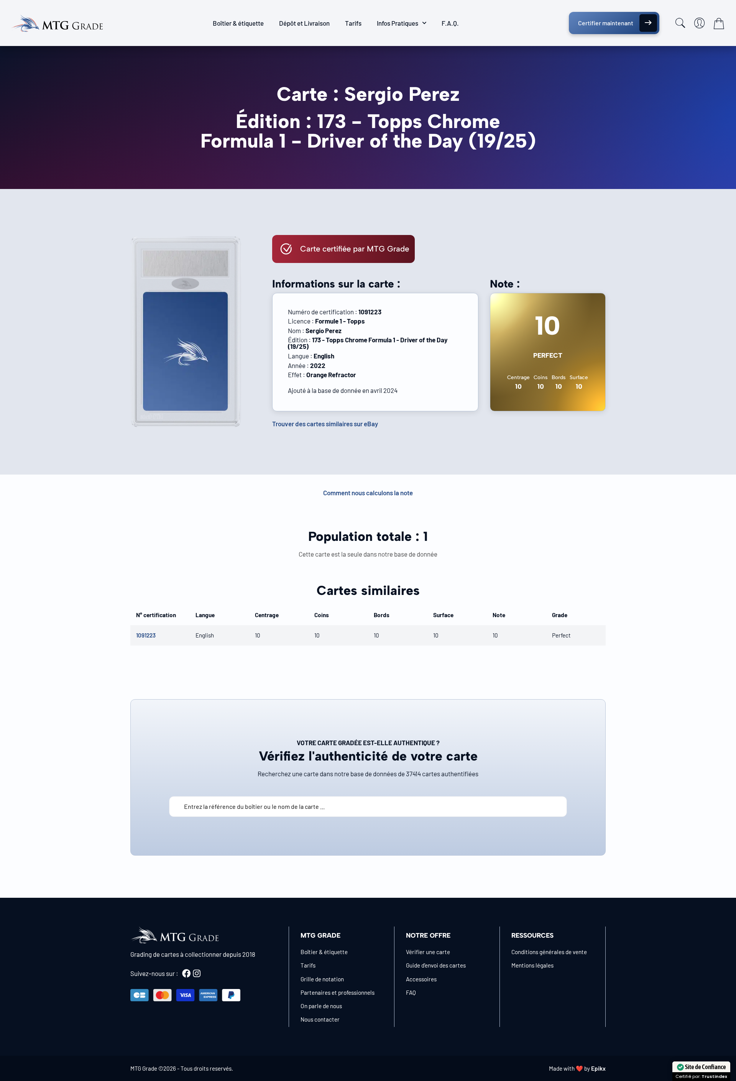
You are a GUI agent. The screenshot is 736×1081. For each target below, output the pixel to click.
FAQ (411, 992)
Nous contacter (320, 1019)
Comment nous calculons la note (368, 492)
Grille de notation (322, 979)
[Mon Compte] (699, 23)
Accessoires (421, 979)
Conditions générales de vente (549, 951)
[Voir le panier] (718, 23)
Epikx (598, 1068)
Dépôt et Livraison (304, 23)
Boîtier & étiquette (238, 23)
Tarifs (353, 23)
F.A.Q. (450, 23)
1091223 (146, 635)
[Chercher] (680, 23)
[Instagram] (196, 973)
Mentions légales (532, 965)
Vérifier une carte (428, 951)
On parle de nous (321, 1005)
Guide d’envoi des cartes (436, 965)
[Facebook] (186, 973)
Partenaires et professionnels (338, 992)
